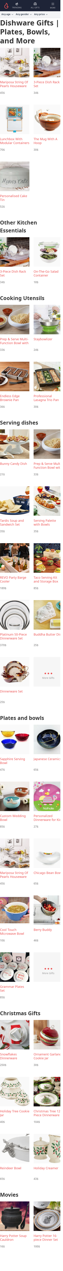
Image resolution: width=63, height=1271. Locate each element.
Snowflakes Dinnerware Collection (8, 1056)
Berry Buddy (43, 930)
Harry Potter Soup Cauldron (13, 1237)
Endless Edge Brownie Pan (10, 398)
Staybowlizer (43, 339)
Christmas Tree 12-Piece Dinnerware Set (47, 1113)
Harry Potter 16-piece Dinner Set (46, 1237)
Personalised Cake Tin (13, 198)
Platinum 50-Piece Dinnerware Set (13, 636)
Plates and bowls (22, 717)
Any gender (22, 14)
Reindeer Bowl (10, 1168)
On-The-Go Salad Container (46, 273)
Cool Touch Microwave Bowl (12, 931)
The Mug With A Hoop (45, 141)
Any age (5, 14)
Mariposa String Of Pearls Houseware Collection (14, 84)
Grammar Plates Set (12, 988)
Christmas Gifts (20, 1013)
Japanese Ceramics (47, 759)
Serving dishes (19, 422)
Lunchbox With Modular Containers (14, 141)
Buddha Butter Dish (48, 634)
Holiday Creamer (46, 1168)
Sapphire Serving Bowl (12, 761)
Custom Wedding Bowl (13, 818)
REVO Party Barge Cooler (13, 579)
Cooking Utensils (22, 298)
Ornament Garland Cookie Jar (47, 1056)
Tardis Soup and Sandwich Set (12, 522)
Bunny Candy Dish (13, 464)
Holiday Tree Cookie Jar (14, 1113)
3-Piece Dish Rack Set (47, 84)
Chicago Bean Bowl (48, 873)
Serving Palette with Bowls (45, 522)
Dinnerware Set (11, 691)
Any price (39, 14)
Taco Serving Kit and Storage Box (46, 579)
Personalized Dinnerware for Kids (48, 818)
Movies (9, 1194)
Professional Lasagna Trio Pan (46, 398)
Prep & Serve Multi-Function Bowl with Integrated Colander (14, 341)
